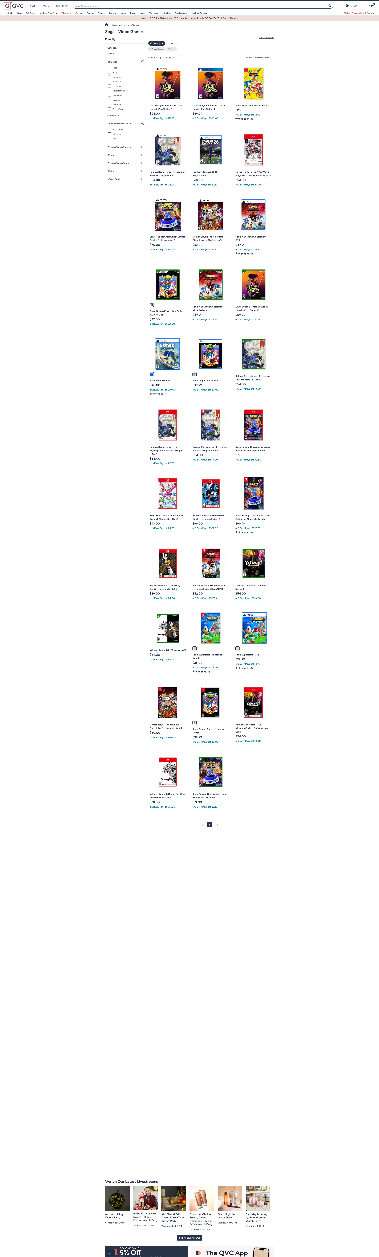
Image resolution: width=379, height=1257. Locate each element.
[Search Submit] (330, 5)
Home (142, 13)
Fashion (90, 13)
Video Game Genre (118, 163)
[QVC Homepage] (106, 25)
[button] (348, 6)
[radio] (151, 304)
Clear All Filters (266, 37)
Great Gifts (114, 179)
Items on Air (62, 5)
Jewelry (112, 13)
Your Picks (8, 13)
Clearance (66, 13)
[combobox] (200, 6)
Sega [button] (172, 49)
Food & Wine (181, 13)
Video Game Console (119, 147)
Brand (113, 61)
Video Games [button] (157, 49)
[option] (189, 18)
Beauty (101, 13)
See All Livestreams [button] (189, 1237)
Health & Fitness (199, 13)
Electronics (154, 13)
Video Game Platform (119, 123)
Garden (78, 13)
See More (112, 115)
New (19, 13)
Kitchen (167, 13)
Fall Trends (31, 13)
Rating (111, 171)
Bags (132, 13)
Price (111, 155)
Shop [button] (32, 5)
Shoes (123, 13)
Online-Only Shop (48, 13)
